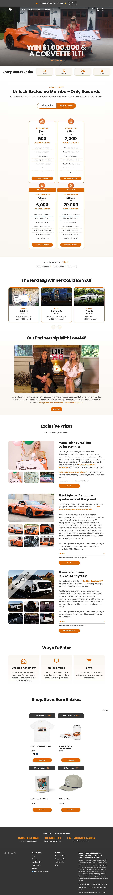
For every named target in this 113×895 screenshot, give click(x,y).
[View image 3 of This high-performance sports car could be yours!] (47, 529)
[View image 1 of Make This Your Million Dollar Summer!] (15, 477)
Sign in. (66, 262)
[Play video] (56, 369)
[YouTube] (12, 853)
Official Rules (59, 862)
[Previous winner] (53, 327)
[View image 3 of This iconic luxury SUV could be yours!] (47, 606)
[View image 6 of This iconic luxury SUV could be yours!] (47, 618)
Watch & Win (36, 865)
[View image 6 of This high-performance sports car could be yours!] (47, 541)
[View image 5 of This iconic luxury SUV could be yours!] (31, 618)
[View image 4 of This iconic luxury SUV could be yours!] (15, 618)
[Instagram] (9, 853)
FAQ (56, 865)
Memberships (36, 862)
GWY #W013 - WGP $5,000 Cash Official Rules (92, 892)
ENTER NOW (56, 60)
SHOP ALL (105, 710)
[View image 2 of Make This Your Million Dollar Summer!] (31, 477)
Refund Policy (60, 856)
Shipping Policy (60, 859)
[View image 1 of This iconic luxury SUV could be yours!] (15, 606)
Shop (33, 856)
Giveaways (35, 859)
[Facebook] (5, 853)
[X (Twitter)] (15, 853)
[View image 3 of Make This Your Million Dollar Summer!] (47, 477)
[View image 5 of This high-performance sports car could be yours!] (31, 541)
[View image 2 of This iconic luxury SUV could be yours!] (31, 606)
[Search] (93, 10)
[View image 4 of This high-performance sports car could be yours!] (15, 541)
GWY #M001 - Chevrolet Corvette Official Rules (93, 884)
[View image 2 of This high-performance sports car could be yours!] (31, 529)
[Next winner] (60, 327)
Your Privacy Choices (41, 871)
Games (34, 868)
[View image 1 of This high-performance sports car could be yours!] (15, 529)
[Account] (98, 10)
